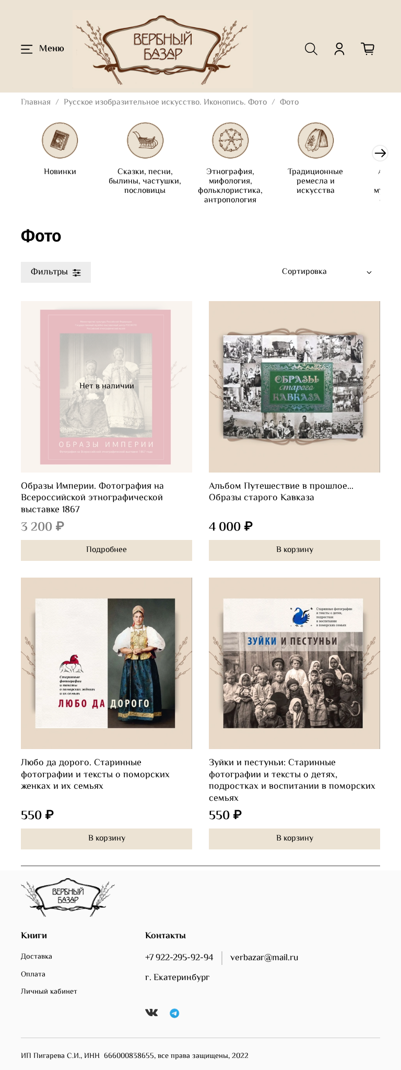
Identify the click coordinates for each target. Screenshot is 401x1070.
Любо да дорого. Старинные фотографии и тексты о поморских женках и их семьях (95, 775)
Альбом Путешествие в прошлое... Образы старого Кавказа (281, 492)
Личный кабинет (49, 992)
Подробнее (106, 550)
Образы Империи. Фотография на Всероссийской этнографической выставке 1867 (92, 498)
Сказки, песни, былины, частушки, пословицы (145, 182)
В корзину (294, 550)
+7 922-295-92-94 (179, 958)
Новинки (60, 172)
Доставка (36, 957)
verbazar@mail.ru (264, 958)
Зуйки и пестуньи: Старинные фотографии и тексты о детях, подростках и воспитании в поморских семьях (292, 781)
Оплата (33, 975)
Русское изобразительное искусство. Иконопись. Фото (165, 102)
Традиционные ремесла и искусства (315, 182)
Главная (36, 102)
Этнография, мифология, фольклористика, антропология (230, 186)
